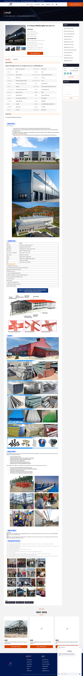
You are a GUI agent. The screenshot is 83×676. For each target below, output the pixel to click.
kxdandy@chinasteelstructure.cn (28, 1)
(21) (68, 52)
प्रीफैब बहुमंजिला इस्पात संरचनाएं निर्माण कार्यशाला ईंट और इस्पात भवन (41, 643)
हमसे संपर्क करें (29, 666)
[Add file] (59, 674)
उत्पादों (7, 16)
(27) (69, 47)
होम (27, 4)
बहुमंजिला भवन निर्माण (20, 602)
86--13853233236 (40, 1)
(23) (68, 41)
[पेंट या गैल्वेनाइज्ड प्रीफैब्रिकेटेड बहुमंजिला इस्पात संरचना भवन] (15, 35)
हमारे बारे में (37, 4)
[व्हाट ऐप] (68, 73)
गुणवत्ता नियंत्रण (29, 664)
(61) (68, 39)
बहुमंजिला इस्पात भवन (12, 16)
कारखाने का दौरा (29, 661)
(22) (68, 36)
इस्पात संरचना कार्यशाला (46, 664)
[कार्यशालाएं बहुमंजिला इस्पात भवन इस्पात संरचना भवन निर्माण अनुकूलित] (15, 629)
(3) (68, 58)
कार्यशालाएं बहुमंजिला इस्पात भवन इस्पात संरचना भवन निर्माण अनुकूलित (14, 643)
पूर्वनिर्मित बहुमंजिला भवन (29, 602)
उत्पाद (31, 4)
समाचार (43, 4)
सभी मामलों (48, 4)
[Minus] (80, 647)
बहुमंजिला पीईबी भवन (21, 135)
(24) (69, 44)
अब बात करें (71, 77)
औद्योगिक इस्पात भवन (45, 670)
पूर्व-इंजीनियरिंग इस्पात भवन (10, 602)
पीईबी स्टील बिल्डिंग (45, 666)
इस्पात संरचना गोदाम (45, 661)
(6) (68, 60)
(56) (69, 33)
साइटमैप (28, 668)
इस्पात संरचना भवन (45, 659)
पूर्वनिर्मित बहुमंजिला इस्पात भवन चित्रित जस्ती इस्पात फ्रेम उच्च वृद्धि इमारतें (67, 643)
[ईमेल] (70, 73)
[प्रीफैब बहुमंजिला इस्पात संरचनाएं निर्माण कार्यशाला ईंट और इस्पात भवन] (41, 629)
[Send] (80, 674)
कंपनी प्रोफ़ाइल (29, 659)
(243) (68, 28)
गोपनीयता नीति (29, 670)
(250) (70, 50)
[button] (25, 49)
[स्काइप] (65, 73)
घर (4, 16)
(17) (68, 55)
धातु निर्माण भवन (44, 668)
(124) (69, 31)
